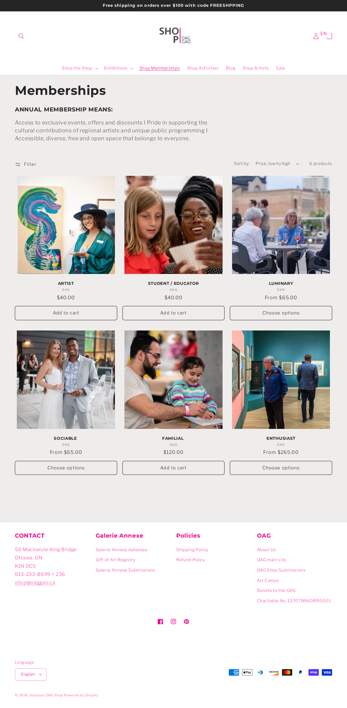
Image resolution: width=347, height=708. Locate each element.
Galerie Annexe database (121, 549)
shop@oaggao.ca (35, 582)
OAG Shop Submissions (281, 570)
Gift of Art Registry (116, 559)
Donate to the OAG (276, 590)
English (28, 674)
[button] (21, 36)
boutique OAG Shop (46, 695)
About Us (266, 549)
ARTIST (66, 283)
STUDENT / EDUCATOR (173, 283)
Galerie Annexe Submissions (125, 570)
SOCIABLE (66, 438)
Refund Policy (190, 559)
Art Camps (268, 580)
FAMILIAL (173, 438)
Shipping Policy (192, 549)
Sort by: (242, 163)
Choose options (281, 313)
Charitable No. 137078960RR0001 (294, 600)
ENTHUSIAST (280, 438)
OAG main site (272, 559)
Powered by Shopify (81, 695)
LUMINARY (281, 283)
